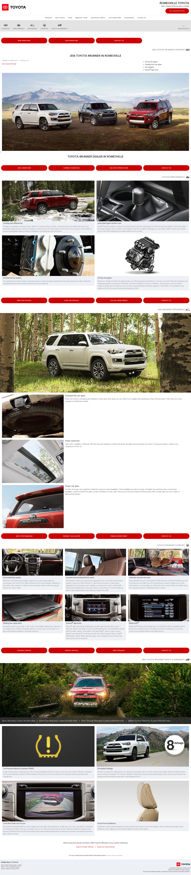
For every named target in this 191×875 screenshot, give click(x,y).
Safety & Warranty (60, 29)
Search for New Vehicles (85, 847)
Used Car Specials (71, 300)
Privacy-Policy (15, 868)
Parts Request (119, 650)
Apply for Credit (81, 18)
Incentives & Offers (98, 18)
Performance (18, 29)
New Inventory (24, 40)
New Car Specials (24, 300)
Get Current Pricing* (9, 64)
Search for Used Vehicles (106, 847)
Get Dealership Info (177, 11)
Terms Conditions (6, 868)
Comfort (44, 29)
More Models (183, 29)
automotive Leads (166, 871)
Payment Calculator (71, 536)
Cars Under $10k (115, 18)
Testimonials (129, 18)
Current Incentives (71, 168)
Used (70, 18)
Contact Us (141, 18)
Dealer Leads (186, 868)
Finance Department (119, 536)
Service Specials (71, 650)
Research (48, 18)
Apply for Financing (24, 536)
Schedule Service (24, 650)
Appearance (32, 29)
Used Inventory (71, 40)
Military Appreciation (119, 168)
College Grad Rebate (119, 300)
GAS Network (152, 871)
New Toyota (60, 18)
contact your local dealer (114, 855)
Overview (6, 29)
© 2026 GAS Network (174, 870)
